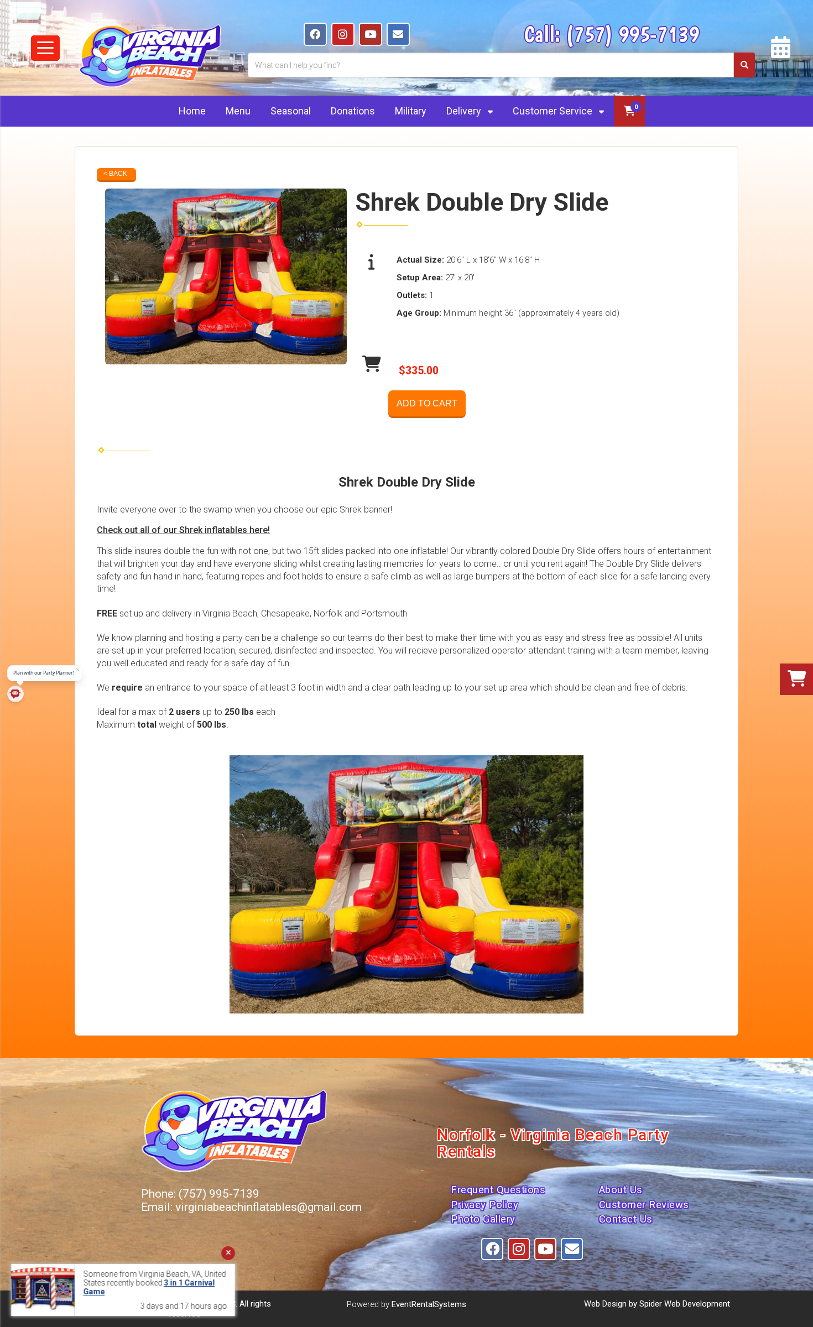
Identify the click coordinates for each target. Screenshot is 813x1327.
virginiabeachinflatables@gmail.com (268, 1207)
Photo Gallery (483, 1219)
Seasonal (290, 111)
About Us (621, 1190)
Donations (353, 111)
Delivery (464, 111)
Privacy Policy (484, 1205)
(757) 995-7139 (632, 33)
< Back (115, 173)
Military (410, 111)
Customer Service (554, 111)
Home (192, 111)
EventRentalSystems (429, 1304)
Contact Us (626, 1219)
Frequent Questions (498, 1190)
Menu (238, 111)
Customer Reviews (644, 1205)
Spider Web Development (684, 1304)
